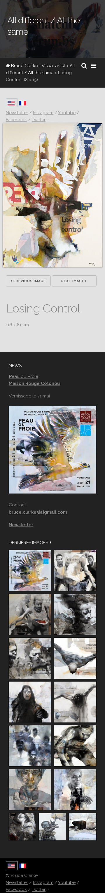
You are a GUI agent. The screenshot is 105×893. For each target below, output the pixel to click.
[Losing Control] (52, 266)
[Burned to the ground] (82, 826)
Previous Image (29, 281)
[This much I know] (22, 826)
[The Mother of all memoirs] (30, 789)
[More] (51, 542)
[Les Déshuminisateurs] (75, 702)
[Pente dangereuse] (75, 658)
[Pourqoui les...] (30, 614)
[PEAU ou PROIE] (30, 570)
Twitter (39, 889)
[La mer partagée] (75, 614)
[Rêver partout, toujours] (75, 745)
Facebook (16, 889)
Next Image (73, 281)
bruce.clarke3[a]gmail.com (38, 512)
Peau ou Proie (23, 376)
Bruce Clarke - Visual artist (37, 65)
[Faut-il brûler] (75, 570)
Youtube (67, 882)
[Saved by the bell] (75, 789)
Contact (17, 505)
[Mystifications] (30, 702)
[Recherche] (84, 66)
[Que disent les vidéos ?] (52, 826)
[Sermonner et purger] (30, 745)
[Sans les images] (30, 658)
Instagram (43, 882)
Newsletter (17, 882)
